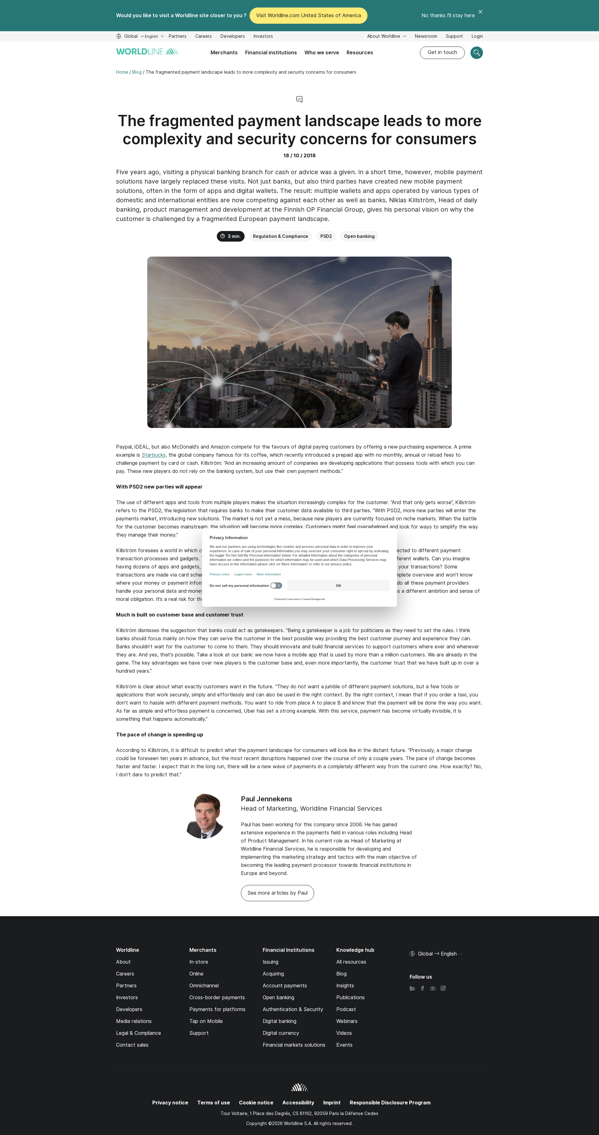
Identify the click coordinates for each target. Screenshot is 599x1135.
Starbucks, (154, 455)
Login (477, 36)
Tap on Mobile (206, 1021)
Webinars (347, 1021)
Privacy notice (170, 1103)
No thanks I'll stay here (448, 15)
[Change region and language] (460, 954)
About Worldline (384, 36)
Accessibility (298, 1103)
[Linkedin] (412, 989)
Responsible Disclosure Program (390, 1103)
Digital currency (281, 1033)
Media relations (134, 1021)
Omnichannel (204, 986)
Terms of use (213, 1103)
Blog (341, 974)
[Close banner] (480, 15)
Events (344, 1045)
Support (454, 37)
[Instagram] (443, 989)
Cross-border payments (217, 997)
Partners (178, 36)
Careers (203, 37)
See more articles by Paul (277, 893)
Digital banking (279, 1021)
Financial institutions (271, 53)
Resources (360, 53)
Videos (344, 1033)
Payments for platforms (217, 1009)
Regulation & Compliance (280, 236)
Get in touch (442, 52)
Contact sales (132, 1045)
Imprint (332, 1103)
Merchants (224, 53)
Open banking (359, 236)
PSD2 (326, 236)
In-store (198, 962)
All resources (351, 962)
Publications (350, 997)
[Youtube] (432, 989)
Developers (233, 37)
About (123, 962)
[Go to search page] (476, 53)
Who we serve (321, 53)
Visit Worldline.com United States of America (308, 15)
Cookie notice (256, 1103)
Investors (263, 37)
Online (196, 974)
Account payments (285, 986)
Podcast (346, 1009)
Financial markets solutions (294, 1045)
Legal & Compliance (138, 1033)
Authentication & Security (293, 1009)
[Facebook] (422, 989)
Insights (345, 986)
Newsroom (426, 36)
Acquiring (273, 974)
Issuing (270, 962)
